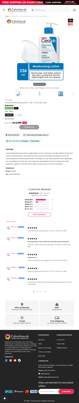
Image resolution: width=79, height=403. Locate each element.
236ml (10, 115)
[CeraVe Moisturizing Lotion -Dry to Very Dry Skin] (18, 93)
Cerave (9, 100)
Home (7, 16)
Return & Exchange (44, 348)
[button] (4, 10)
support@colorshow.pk (51, 377)
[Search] (33, 10)
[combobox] (50, 10)
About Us (41, 340)
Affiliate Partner (62, 348)
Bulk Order (41, 356)
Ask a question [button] (39, 214)
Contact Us (60, 340)
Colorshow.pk (35, 401)
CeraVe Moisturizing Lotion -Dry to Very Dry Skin (33, 16)
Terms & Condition (44, 352)
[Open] (4, 398)
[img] (32, 228)
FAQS (40, 344)
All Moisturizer (14, 16)
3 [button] (40, 291)
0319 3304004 (45, 374)
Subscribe (66, 391)
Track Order (61, 344)
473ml (20, 115)
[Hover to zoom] (39, 52)
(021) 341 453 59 (49, 370)
